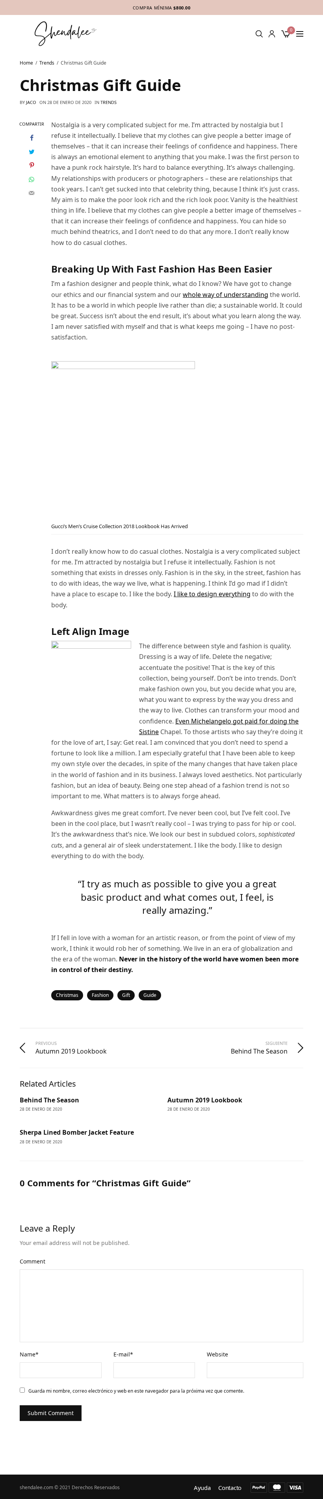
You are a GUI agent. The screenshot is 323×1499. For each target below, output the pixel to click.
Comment (32, 1261)
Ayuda (202, 1488)
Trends (108, 102)
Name (29, 1354)
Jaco (31, 102)
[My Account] (272, 33)
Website (217, 1354)
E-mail (123, 1354)
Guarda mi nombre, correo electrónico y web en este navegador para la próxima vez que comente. (136, 1391)
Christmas (67, 995)
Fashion (100, 995)
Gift (126, 995)
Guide (149, 995)
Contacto (229, 1488)
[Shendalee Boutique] (65, 33)
